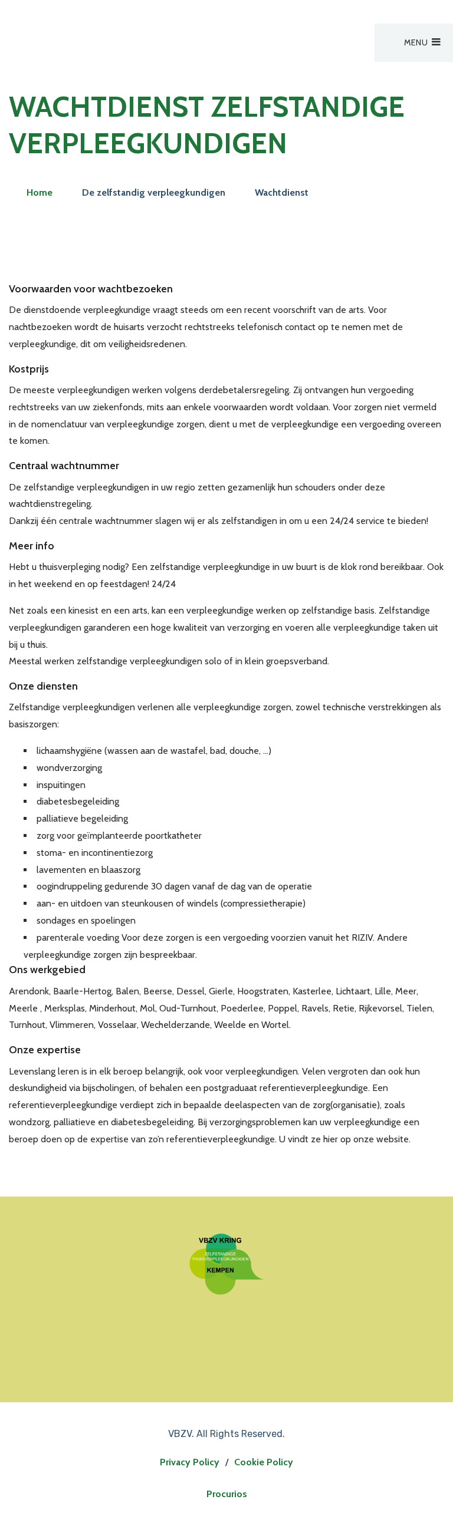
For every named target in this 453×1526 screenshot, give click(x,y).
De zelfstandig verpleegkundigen (153, 192)
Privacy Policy (189, 1462)
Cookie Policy (263, 1462)
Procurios (226, 1493)
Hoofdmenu (317, 46)
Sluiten (417, 16)
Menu (416, 42)
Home (39, 192)
